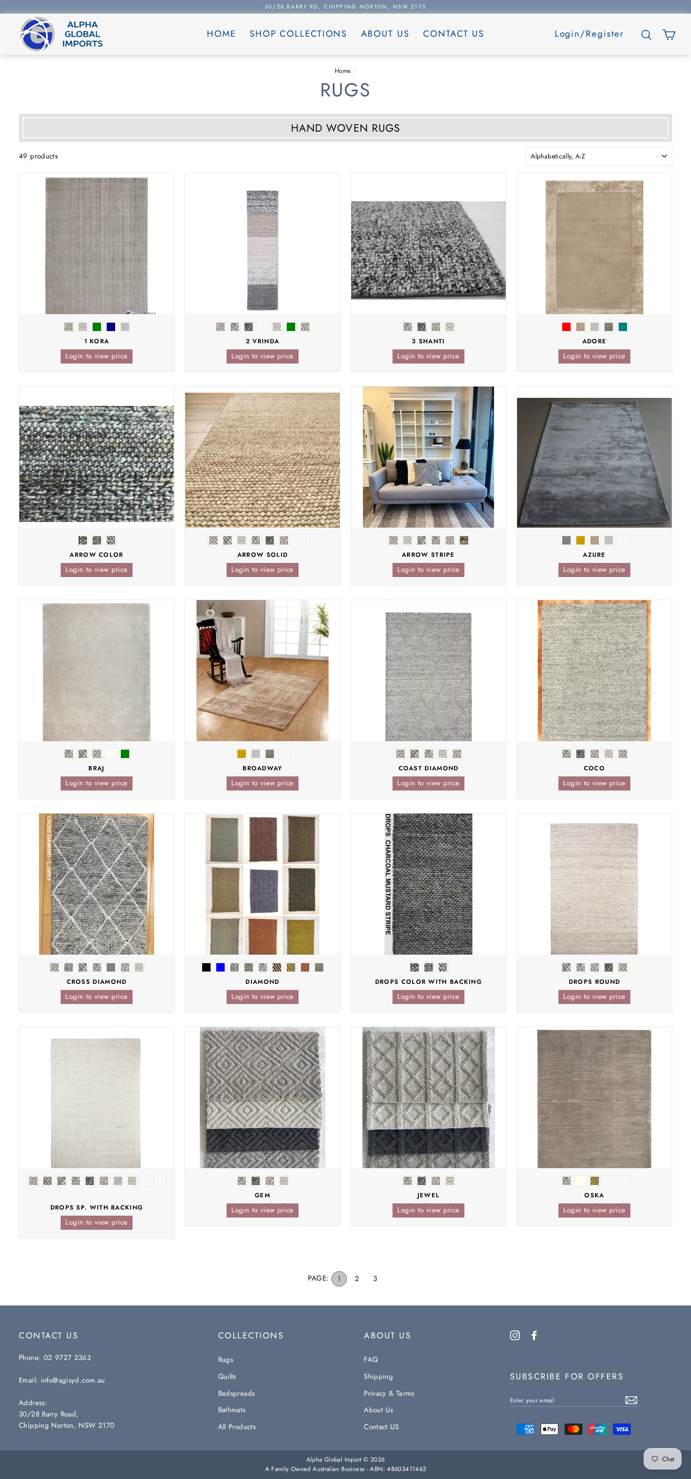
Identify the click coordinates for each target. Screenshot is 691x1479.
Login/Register (590, 33)
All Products (237, 1427)
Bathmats (232, 1410)
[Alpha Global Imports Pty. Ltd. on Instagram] (515, 1334)
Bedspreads (236, 1393)
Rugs (226, 1359)
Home (221, 33)
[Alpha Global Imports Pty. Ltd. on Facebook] (534, 1334)
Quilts (227, 1376)
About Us (385, 33)
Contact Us (453, 33)
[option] (345, 6)
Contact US (381, 1427)
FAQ (371, 1359)
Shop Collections (298, 33)
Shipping (378, 1376)
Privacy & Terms (389, 1393)
